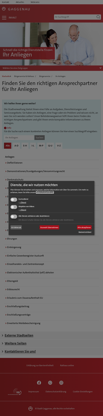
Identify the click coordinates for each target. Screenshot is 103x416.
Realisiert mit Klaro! (85, 232)
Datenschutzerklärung (45, 192)
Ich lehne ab (16, 227)
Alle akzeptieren (84, 227)
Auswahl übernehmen (49, 227)
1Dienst (22, 202)
